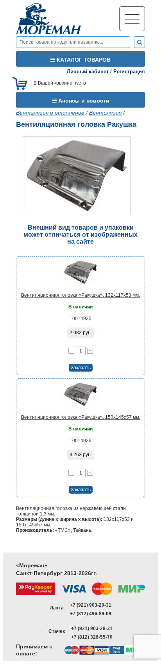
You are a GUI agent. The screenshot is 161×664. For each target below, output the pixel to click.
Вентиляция (105, 113)
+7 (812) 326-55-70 (92, 637)
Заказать (81, 367)
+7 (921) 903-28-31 (92, 628)
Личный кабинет (88, 71)
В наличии (80, 307)
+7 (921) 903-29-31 (90, 605)
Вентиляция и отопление (50, 113)
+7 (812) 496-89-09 (90, 613)
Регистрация (129, 71)
